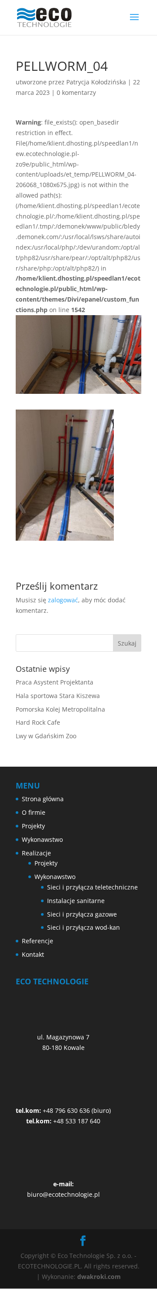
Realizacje (36, 853)
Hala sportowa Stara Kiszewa (58, 695)
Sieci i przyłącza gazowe (82, 914)
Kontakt (33, 954)
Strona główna (43, 799)
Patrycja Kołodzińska (96, 82)
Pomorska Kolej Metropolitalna (60, 709)
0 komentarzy (76, 92)
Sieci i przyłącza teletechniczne (92, 887)
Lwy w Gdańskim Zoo (46, 736)
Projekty (33, 826)
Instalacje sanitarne (76, 900)
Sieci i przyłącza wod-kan (83, 927)
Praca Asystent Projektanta (54, 682)
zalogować (63, 600)
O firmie (33, 812)
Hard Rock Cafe (38, 722)
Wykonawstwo (42, 839)
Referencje (37, 941)
